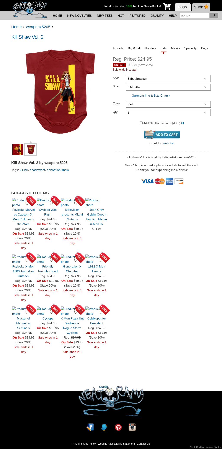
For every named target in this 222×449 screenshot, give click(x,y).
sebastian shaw (58, 170)
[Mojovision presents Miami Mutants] (72, 202)
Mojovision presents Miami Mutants (72, 214)
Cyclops (47, 318)
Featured (137, 15)
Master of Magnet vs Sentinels (23, 323)
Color (116, 103)
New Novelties (79, 15)
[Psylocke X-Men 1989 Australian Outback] (23, 259)
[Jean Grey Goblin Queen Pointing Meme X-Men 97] (96, 202)
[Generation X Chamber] (72, 259)
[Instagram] (132, 427)
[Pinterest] (118, 427)
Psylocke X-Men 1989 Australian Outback (23, 271)
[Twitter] (104, 427)
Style (116, 77)
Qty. (115, 111)
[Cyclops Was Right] (48, 202)
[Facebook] (90, 427)
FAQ (74, 443)
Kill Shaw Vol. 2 (27, 37)
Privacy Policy (87, 443)
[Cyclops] (48, 311)
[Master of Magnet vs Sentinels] (23, 311)
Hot (121, 15)
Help (173, 15)
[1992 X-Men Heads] (96, 259)
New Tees (105, 15)
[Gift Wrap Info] (182, 123)
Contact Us (143, 443)
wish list (168, 143)
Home (57, 15)
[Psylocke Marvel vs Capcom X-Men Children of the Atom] (23, 202)
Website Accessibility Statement (116, 443)
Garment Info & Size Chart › (151, 95)
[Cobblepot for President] (96, 311)
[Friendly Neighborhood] (48, 259)
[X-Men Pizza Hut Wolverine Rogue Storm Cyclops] (72, 311)
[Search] (214, 15)
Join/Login (111, 6)
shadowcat (37, 170)
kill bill (24, 170)
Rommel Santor (213, 447)
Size (116, 86)
